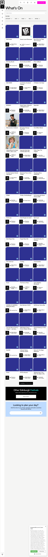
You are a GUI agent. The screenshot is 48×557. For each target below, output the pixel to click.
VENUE (22, 18)
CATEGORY (8, 18)
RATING (36, 18)
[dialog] (38, 540)
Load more (26, 383)
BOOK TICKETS (14, 44)
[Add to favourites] (17, 36)
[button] (38, 554)
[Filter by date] (40, 412)
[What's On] (2, 7)
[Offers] (2, 17)
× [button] (45, 526)
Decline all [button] (42, 551)
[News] (2, 21)
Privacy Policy (42, 549)
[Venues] (2, 10)
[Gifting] (2, 28)
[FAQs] (2, 14)
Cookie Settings (37, 549)
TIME (30, 18)
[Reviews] (2, 24)
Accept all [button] (34, 551)
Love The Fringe (41, 2)
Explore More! (26, 396)
